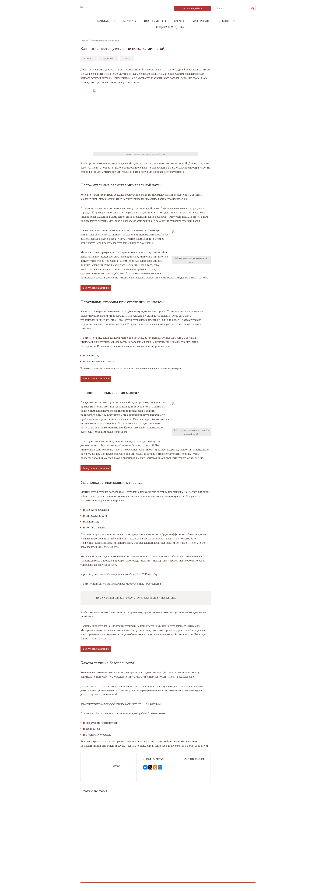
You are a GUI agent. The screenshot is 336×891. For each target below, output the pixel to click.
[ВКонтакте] (145, 767)
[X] (150, 767)
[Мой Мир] (160, 767)
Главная (84, 40)
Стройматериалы (98, 40)
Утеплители (114, 40)
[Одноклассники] (155, 767)
